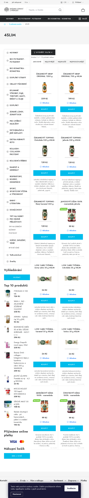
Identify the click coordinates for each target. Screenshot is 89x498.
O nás (6, 2)
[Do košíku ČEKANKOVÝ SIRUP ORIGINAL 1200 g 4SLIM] (44, 109)
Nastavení (17, 494)
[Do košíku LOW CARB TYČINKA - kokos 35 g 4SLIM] (71, 364)
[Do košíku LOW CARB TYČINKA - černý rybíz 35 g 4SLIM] (44, 300)
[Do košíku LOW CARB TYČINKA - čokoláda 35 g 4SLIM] (71, 301)
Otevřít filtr (43, 52)
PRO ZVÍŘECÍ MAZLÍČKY (15, 122)
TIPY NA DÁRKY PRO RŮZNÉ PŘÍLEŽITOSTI (17, 219)
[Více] (83, 18)
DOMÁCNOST (16, 210)
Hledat (60, 10)
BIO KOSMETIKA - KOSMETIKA (17, 69)
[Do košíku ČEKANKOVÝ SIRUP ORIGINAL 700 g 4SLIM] (71, 109)
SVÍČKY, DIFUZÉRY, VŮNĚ (18, 241)
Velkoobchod (15, 255)
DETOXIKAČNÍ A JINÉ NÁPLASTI (17, 131)
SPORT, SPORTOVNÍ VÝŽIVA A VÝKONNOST (18, 191)
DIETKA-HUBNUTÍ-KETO (17, 141)
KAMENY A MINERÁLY (14, 168)
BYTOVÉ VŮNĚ (14, 248)
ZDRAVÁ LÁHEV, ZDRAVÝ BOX (17, 113)
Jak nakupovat (16, 2)
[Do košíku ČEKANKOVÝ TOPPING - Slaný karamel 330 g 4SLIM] (44, 237)
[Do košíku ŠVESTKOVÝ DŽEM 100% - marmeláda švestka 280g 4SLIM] (71, 428)
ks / (17, 456)
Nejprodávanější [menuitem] (77, 62)
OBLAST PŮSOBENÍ (18, 84)
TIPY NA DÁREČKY (15, 226)
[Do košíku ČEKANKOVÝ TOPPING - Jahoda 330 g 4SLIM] (71, 173)
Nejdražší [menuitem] (62, 62)
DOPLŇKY (14, 105)
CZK (65, 2)
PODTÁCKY (13, 233)
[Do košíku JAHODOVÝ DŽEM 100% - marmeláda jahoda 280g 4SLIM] (71, 237)
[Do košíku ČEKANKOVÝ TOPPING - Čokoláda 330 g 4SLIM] (44, 173)
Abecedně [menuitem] (37, 62)
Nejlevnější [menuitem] (49, 62)
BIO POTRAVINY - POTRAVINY (17, 60)
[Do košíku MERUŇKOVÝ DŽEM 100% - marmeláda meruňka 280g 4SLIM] (44, 428)
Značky (13, 261)
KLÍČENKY (12, 230)
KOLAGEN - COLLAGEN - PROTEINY (15, 151)
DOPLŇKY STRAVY (18, 77)
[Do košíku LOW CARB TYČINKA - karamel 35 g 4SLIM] (44, 364)
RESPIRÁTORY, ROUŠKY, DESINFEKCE (16, 179)
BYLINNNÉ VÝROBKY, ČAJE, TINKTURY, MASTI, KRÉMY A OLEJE (18, 94)
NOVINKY (14, 52)
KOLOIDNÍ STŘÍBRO (18, 161)
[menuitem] (10, 18)
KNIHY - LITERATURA (15, 202)
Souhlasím (71, 488)
